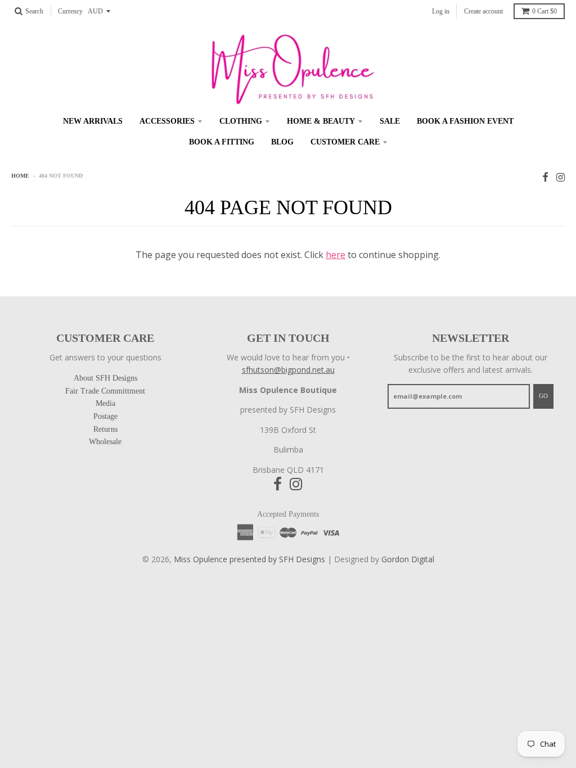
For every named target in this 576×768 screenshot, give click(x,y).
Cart (544, 11)
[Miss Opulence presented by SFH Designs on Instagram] (560, 177)
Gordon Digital (407, 559)
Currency (70, 11)
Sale (390, 121)
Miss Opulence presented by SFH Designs (249, 559)
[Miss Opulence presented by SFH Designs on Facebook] (545, 177)
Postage (105, 416)
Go (543, 395)
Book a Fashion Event (465, 121)
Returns (105, 429)
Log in (440, 11)
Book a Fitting (221, 142)
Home (20, 176)
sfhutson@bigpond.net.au (288, 369)
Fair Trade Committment (105, 391)
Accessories (167, 121)
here (335, 255)
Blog (282, 142)
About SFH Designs (105, 378)
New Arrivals (93, 121)
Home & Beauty (321, 121)
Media (105, 403)
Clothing (240, 121)
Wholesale (105, 441)
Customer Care (345, 142)
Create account (483, 11)
